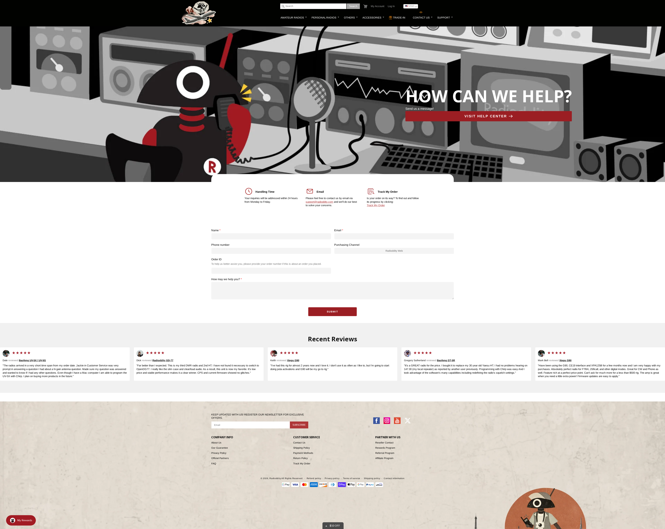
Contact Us (299, 442)
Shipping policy (372, 478)
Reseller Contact (384, 442)
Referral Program (384, 453)
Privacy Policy (218, 453)
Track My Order (376, 205)
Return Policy (300, 458)
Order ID (216, 259)
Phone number (220, 244)
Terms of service (351, 478)
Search (353, 6)
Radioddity (275, 478)
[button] (365, 6)
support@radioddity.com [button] (319, 201)
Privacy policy (332, 478)
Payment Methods (303, 453)
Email (338, 230)
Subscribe (299, 425)
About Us (216, 442)
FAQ (213, 463)
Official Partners (220, 458)
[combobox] (313, 6)
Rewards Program (385, 447)
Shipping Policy (301, 447)
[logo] (199, 13)
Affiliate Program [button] (384, 458)
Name (215, 230)
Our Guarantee (219, 447)
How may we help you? (226, 279)
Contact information (394, 478)
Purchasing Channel (347, 244)
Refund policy (314, 478)
